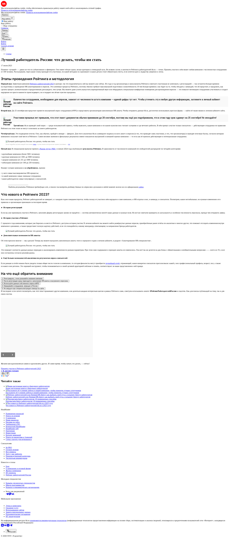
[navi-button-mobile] (3, 49)
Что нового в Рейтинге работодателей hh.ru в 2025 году (28, 406)
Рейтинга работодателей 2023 (42, 84)
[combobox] (11, 531)
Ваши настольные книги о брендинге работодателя (27, 388)
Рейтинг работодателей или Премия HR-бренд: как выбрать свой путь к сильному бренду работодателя (48, 397)
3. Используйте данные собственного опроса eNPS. (20, 283)
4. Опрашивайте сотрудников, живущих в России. (20, 286)
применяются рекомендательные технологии (48, 521)
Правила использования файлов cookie (42, 12)
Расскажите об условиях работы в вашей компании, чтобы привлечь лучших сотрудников (42, 393)
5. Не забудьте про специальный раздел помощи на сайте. (23, 288)
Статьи (8, 54)
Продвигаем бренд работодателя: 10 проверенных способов (30, 401)
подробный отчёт (113, 263)
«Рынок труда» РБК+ (47, 149)
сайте (141, 187)
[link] (5, 36)
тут (69, 144)
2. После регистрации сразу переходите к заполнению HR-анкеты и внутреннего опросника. (35, 281)
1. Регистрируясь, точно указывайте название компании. (22, 278)
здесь (34, 144)
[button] (3, 42)
